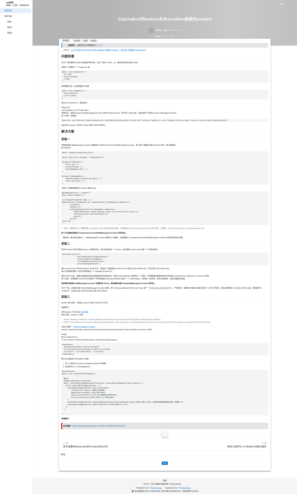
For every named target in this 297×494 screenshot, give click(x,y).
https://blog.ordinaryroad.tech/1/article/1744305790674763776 (98, 426)
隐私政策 (187, 491)
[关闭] (265, 45)
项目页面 (84, 312)
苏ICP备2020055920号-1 (171, 491)
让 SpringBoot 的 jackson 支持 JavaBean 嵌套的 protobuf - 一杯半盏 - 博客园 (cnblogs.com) (108, 50)
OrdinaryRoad (175, 484)
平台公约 (194, 491)
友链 (165, 480)
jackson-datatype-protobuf (84, 326)
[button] (288, 3)
